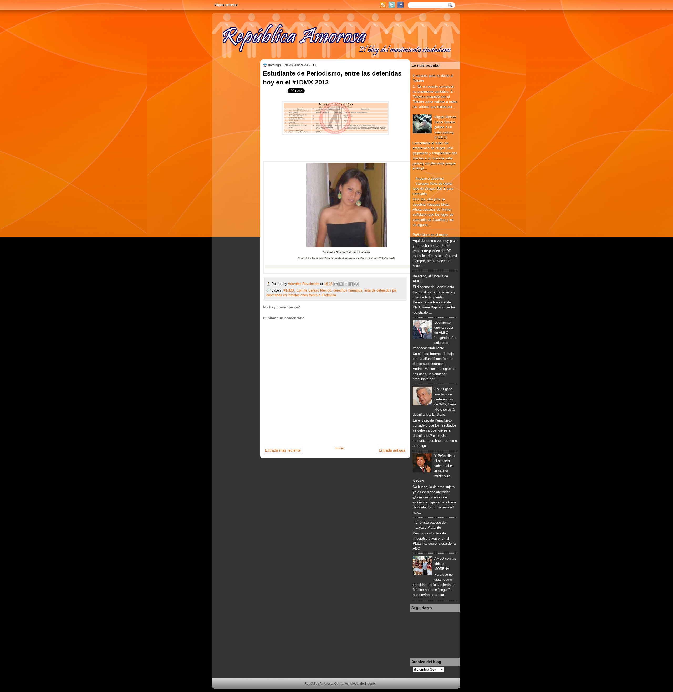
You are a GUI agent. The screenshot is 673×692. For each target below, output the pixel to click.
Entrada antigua (392, 450)
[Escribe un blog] (341, 284)
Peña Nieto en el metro (430, 235)
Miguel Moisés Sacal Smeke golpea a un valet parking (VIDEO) (445, 127)
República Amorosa (318, 683)
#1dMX (289, 290)
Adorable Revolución (304, 284)
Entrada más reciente (283, 450)
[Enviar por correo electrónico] (336, 284)
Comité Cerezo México (314, 290)
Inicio (339, 448)
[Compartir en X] (346, 284)
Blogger (370, 683)
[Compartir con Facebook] (351, 284)
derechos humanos (347, 290)
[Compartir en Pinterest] (356, 284)
